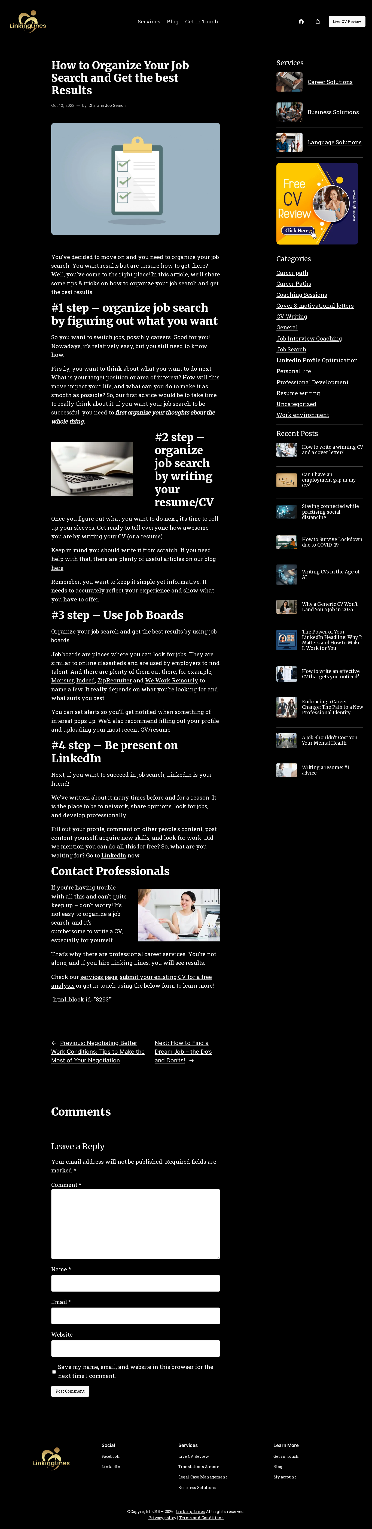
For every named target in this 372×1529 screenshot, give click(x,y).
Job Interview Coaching (309, 338)
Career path (292, 272)
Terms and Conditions (201, 1517)
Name (61, 1269)
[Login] (301, 21)
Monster (62, 680)
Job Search (115, 105)
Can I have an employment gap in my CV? (329, 480)
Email (61, 1302)
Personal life (293, 371)
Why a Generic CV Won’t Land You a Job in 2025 (330, 606)
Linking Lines (190, 1511)
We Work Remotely (171, 680)
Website (62, 1334)
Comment (66, 1184)
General (287, 327)
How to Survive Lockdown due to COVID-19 (332, 542)
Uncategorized (296, 404)
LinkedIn (113, 855)
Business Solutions (333, 112)
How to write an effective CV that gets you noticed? (331, 674)
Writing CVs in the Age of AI (331, 574)
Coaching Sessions (301, 294)
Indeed (85, 680)
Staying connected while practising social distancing (330, 512)
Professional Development (312, 382)
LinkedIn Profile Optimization (317, 360)
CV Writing (291, 316)
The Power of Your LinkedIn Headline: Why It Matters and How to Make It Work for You (332, 640)
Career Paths (293, 283)
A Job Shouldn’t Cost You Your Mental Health (330, 740)
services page (98, 977)
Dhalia (94, 105)
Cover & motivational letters (315, 305)
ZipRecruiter (114, 680)
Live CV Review (347, 21)
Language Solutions (335, 142)
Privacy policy (162, 1517)
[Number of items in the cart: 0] (318, 21)
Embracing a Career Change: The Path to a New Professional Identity (332, 707)
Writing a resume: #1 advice (325, 770)
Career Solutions (330, 82)
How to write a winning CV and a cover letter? (332, 449)
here (57, 568)
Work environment (302, 415)
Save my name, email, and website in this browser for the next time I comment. (135, 1371)
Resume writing (298, 393)
